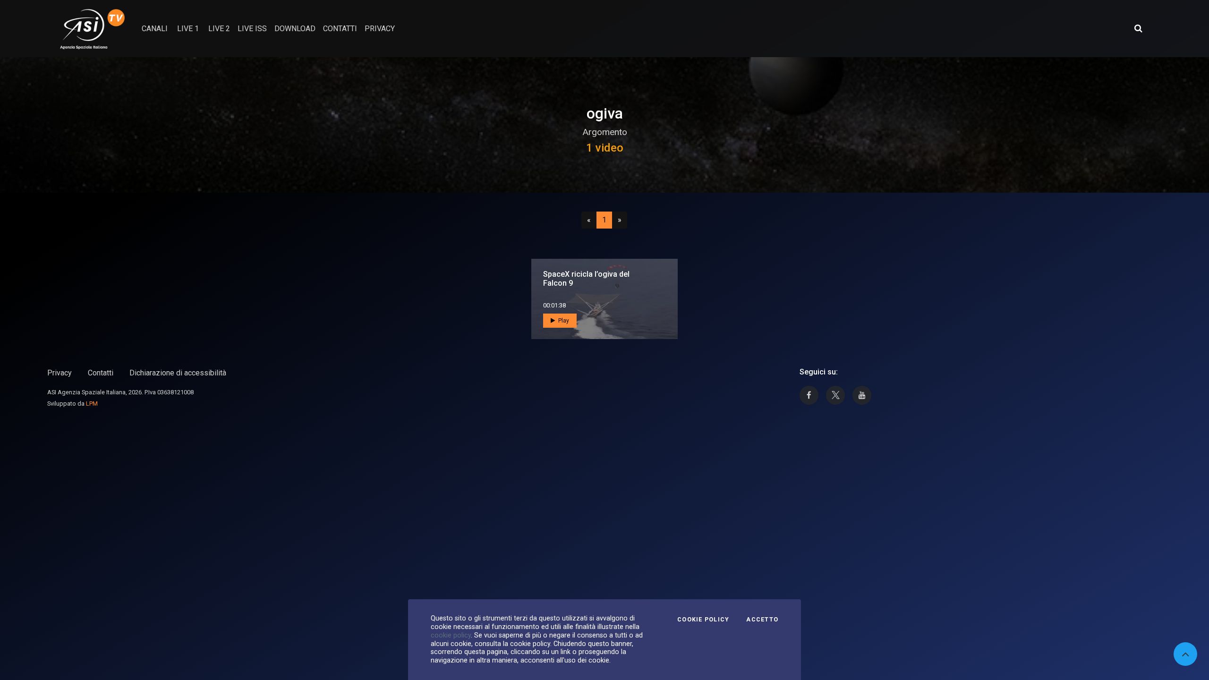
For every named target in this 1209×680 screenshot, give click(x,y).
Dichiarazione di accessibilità (177, 372)
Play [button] (563, 320)
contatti (340, 28)
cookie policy (451, 635)
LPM (92, 403)
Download (294, 28)
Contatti (100, 372)
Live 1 (188, 28)
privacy (380, 28)
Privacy (59, 372)
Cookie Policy (703, 619)
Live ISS (252, 28)
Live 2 (219, 28)
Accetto (762, 619)
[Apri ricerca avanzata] (1138, 28)
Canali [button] (155, 28)
